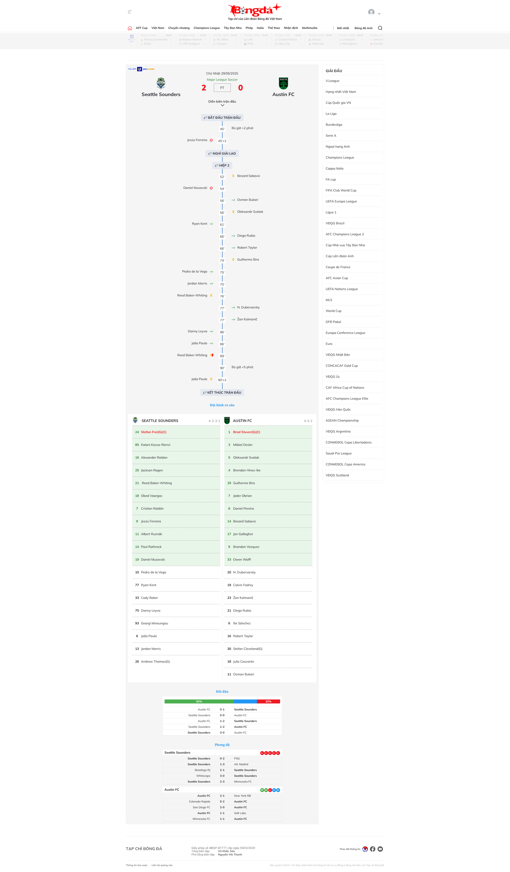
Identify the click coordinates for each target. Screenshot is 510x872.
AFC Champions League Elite (347, 398)
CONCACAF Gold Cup (342, 366)
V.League (332, 81)
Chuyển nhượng (179, 28)
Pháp (249, 28)
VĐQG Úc (333, 377)
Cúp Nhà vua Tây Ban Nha (345, 245)
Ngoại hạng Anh (338, 146)
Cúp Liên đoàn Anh (340, 256)
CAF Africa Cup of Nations (345, 387)
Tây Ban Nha (233, 28)
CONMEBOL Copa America (345, 464)
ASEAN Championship (342, 420)
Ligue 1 (331, 212)
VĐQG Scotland (337, 475)
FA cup (331, 179)
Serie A (331, 135)
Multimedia (309, 28)
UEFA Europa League (341, 201)
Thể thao (274, 28)
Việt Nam (157, 28)
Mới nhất (343, 28)
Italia (260, 28)
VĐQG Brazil (335, 223)
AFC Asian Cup (337, 278)
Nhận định (291, 28)
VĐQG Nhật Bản (338, 355)
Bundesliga (334, 125)
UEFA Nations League (342, 289)
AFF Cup (141, 28)
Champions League (207, 28)
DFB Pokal (333, 322)
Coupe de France (338, 267)
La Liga (331, 114)
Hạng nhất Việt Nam (341, 92)
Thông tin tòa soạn (136, 865)
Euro (329, 344)
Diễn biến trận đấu (222, 101)
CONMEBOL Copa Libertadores (349, 442)
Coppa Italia (334, 168)
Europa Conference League (345, 333)
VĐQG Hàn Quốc (338, 409)
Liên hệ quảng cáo (162, 865)
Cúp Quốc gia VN (338, 103)
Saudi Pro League (339, 453)
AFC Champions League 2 (345, 234)
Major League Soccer (222, 79)
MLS (329, 300)
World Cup (333, 311)
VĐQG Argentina (338, 431)
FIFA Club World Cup (341, 190)
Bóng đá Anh (364, 28)
